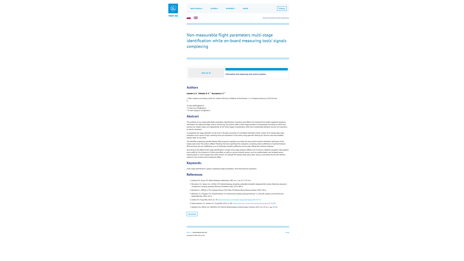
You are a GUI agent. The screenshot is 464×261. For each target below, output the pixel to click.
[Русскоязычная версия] (189, 17)
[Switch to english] (196, 17)
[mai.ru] (173, 8)
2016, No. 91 (206, 73)
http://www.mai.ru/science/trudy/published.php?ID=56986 (254, 203)
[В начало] (173, 15)
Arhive (245, 8)
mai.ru (189, 232)
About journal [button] (196, 8)
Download (192, 214)
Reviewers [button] (230, 8)
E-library (282, 8)
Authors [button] (214, 8)
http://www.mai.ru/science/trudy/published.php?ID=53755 (239, 200)
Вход (287, 232)
